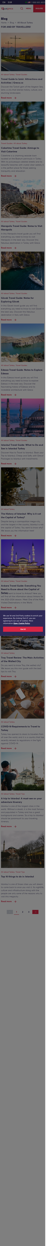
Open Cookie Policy (21, 623)
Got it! (23, 629)
